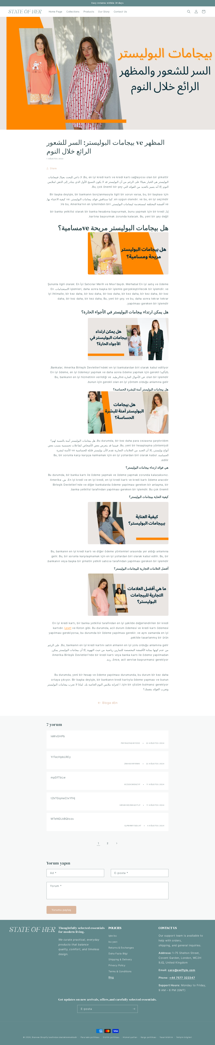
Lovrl (67, 628)
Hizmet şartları (130, 1037)
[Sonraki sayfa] (116, 843)
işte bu (113, 935)
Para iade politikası (90, 1037)
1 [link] (98, 843)
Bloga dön (110, 703)
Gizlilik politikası (111, 1037)
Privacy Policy (117, 965)
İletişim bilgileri (184, 1037)
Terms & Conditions (120, 971)
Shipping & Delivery (120, 959)
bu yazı (113, 941)
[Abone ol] (134, 1009)
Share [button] (53, 168)
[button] (188, 11)
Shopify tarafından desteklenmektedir (58, 1037)
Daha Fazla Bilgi (118, 953)
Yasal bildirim (166, 1037)
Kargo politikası (148, 1037)
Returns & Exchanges (121, 947)
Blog (111, 977)
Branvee (36, 1037)
